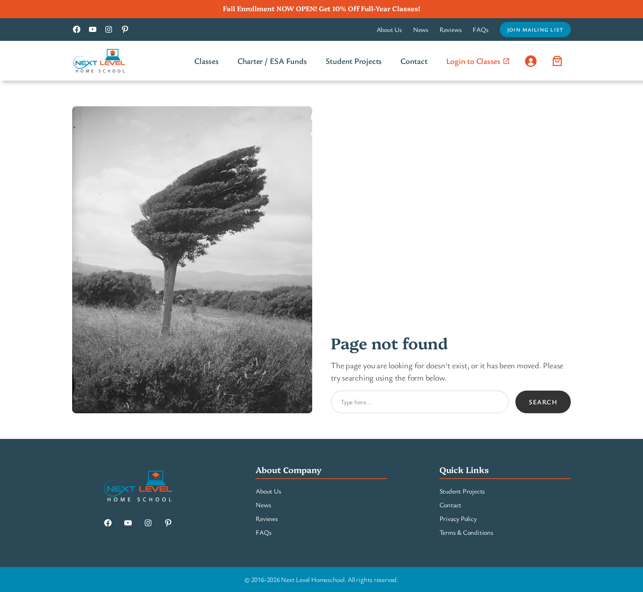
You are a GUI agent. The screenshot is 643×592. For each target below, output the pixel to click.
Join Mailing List (535, 29)
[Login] (530, 60)
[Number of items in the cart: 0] (557, 60)
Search (543, 401)
